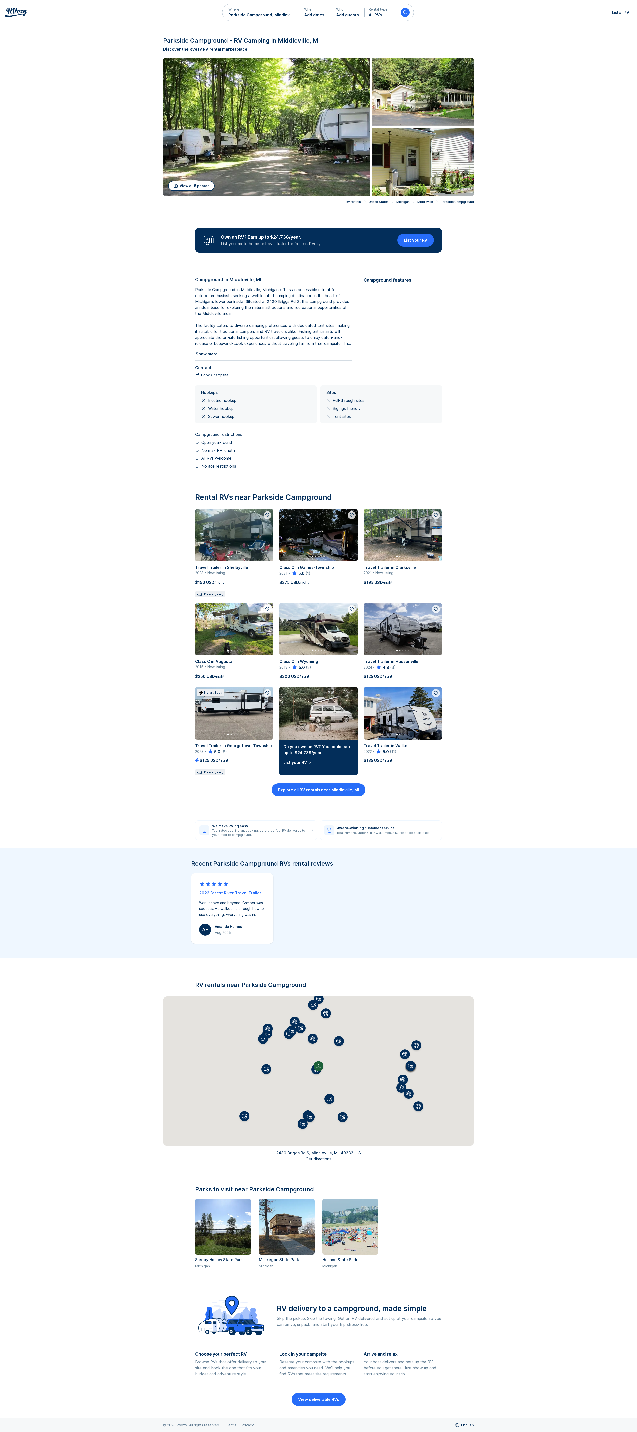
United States (379, 202)
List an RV (620, 12)
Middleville (425, 202)
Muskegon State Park (279, 1259)
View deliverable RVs (318, 1399)
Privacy (248, 1425)
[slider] (298, 573)
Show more (207, 353)
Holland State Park (339, 1259)
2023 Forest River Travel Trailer (230, 892)
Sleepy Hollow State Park (219, 1259)
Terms (231, 1425)
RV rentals (353, 202)
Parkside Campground (457, 202)
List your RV (415, 240)
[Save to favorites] (267, 515)
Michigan (403, 202)
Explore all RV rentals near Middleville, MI (318, 789)
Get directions (318, 1158)
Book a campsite (215, 375)
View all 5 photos (194, 186)
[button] (261, 12)
